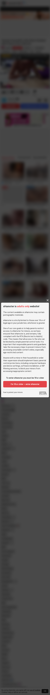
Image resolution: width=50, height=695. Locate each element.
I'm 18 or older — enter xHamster (25, 384)
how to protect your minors (13, 392)
